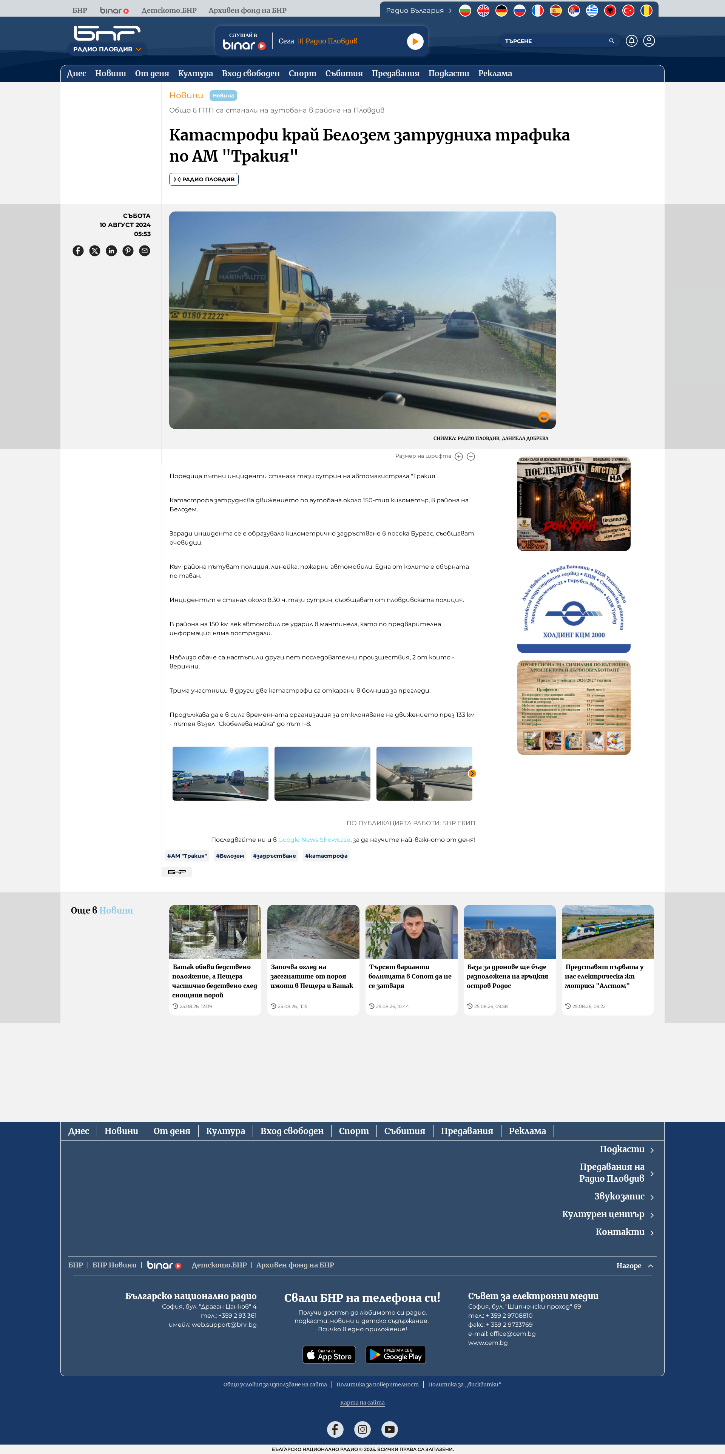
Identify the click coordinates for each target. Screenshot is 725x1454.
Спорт (354, 1131)
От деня (172, 1131)
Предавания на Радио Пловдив (612, 1173)
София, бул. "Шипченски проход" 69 (524, 1306)
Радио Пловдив (208, 179)
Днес (78, 1131)
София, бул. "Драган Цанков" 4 (209, 1306)
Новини (186, 95)
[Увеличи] (458, 456)
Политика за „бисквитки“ (465, 1384)
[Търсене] (612, 41)
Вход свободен (292, 1131)
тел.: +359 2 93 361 (229, 1315)
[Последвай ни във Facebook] (335, 1429)
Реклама (527, 1131)
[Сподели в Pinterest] (128, 251)
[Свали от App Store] (329, 1355)
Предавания (467, 1131)
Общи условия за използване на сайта (275, 1384)
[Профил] (649, 40)
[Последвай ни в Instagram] (362, 1429)
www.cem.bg (488, 1342)
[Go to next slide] (472, 773)
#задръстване (274, 855)
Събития (405, 1131)
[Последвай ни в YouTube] (390, 1429)
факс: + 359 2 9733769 (500, 1324)
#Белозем (230, 855)
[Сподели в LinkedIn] (111, 251)
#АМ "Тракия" (187, 855)
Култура (225, 1131)
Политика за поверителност (377, 1384)
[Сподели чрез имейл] (145, 251)
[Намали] (470, 456)
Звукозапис (619, 1196)
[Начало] (107, 33)
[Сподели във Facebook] (78, 251)
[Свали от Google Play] (395, 1355)
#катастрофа (326, 855)
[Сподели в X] (95, 251)
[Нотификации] (631, 40)
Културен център (603, 1214)
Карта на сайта (362, 1402)
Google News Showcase (314, 839)
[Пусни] (415, 41)
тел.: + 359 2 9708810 (500, 1315)
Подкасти (622, 1149)
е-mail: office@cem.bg (502, 1333)
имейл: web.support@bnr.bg (213, 1324)
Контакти (620, 1232)
